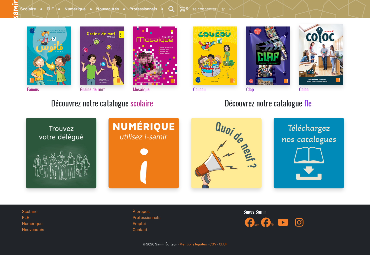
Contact (140, 229)
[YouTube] (283, 225)
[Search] (171, 9)
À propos (141, 211)
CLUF (223, 244)
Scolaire (28, 9)
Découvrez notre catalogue (102, 103)
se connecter (204, 9)
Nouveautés (107, 9)
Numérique (75, 9)
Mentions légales (193, 244)
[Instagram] (299, 225)
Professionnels (143, 9)
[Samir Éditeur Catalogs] (309, 152)
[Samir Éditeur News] (226, 152)
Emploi (139, 223)
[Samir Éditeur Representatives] (61, 152)
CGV (212, 244)
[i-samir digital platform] (143, 152)
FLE (50, 9)
